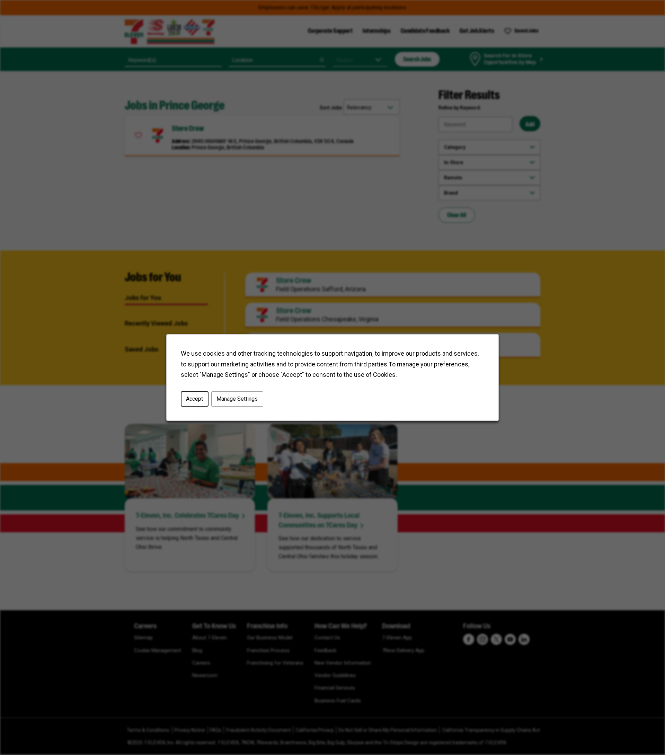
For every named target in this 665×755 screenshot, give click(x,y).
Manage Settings (237, 399)
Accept (194, 399)
